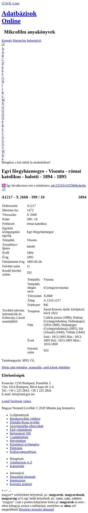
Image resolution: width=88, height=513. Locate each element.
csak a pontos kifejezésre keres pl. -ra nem (43, 502)
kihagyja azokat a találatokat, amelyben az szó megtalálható (44, 505)
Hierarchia (19, 40)
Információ (34, 40)
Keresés (7, 40)
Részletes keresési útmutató (36, 509)
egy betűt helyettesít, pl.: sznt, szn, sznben (50, 498)
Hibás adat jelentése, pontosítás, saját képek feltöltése (36, 367)
